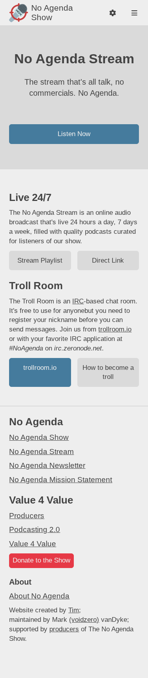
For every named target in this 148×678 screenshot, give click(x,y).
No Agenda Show (39, 437)
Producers (26, 515)
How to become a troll (108, 372)
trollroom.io (114, 329)
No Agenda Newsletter (47, 465)
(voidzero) (84, 619)
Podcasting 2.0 (34, 529)
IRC (78, 301)
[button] (112, 13)
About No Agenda (39, 596)
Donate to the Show (41, 560)
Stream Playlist (39, 260)
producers (64, 629)
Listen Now (74, 134)
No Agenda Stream (41, 451)
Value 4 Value (32, 544)
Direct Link (108, 260)
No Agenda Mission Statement (60, 479)
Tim (73, 610)
